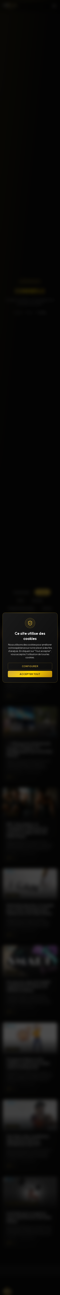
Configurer (30, 666)
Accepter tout (30, 674)
